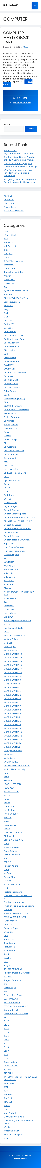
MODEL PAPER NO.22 (13, 736)
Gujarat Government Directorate (19, 517)
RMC (6, 961)
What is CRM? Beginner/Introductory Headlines (19, 152)
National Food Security (14, 769)
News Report (10, 780)
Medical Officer (11, 639)
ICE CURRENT (9, 566)
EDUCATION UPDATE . (13, 406)
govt (6, 461)
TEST (6, 1087)
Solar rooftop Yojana (13, 995)
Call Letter (8, 328)
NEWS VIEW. (9, 788)
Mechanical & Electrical (15, 635)
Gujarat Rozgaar (11, 536)
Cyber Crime (10, 391)
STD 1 (6, 1017)
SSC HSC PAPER (11, 999)
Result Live (9, 958)
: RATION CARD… (11, 231)
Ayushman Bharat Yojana (16, 290)
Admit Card (9, 268)
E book (7, 402)
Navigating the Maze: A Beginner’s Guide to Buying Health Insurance (20, 181)
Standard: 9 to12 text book (16, 1013)
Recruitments (10, 950)
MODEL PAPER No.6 (12, 747)
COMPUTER (22, 98)
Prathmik (8, 909)
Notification (9, 810)
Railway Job (9, 939)
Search (7, 124)
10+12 (6, 238)
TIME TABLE (8, 1102)
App (5, 287)
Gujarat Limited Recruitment (17, 528)
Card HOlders (10, 331)
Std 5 (6, 1036)
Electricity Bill (10, 413)
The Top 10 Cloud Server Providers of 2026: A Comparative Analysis (19, 158)
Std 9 (6, 1051)
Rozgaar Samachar (13, 980)
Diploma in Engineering (14, 398)
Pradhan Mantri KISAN (14, 902)
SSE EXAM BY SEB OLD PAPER (16, 1006)
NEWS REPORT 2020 (12, 784)
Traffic (7, 1105)
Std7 (6, 1058)
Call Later (8, 320)
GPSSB (7, 487)
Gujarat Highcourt (12, 525)
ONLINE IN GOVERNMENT (14, 840)
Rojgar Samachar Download (17, 973)
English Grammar (12, 417)
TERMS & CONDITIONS (14, 210)
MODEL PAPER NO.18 (12, 724)
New (6, 773)
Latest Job (9, 609)
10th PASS (8, 242)
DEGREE (7, 395)
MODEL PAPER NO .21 (13, 672)
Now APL (7, 817)
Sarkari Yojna (10, 987)
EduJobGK (10, 5)
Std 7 (6, 1043)
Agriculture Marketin (13, 272)
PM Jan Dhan (10, 877)
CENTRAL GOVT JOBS (13, 335)
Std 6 (6, 1039)
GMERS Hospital (11, 454)
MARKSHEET (9, 624)
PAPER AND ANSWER (13, 847)
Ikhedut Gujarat (11, 569)
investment (9, 584)
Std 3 (6, 1028)
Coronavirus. (10, 376)
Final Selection (10, 428)
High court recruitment (14, 551)
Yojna (6, 1138)
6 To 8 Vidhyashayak (14, 261)
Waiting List (9, 1127)
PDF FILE (7, 862)
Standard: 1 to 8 (11, 1010)
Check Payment (11, 346)
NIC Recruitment (11, 791)
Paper (6, 843)
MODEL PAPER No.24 (13, 743)
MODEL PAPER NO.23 (13, 739)
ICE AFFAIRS (9, 562)
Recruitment (10, 947)
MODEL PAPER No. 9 (12, 713)
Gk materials (10, 447)
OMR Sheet (9, 836)
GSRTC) (7, 499)
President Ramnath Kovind (16, 913)
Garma (7, 435)
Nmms (7, 795)
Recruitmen (9, 943)
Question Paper (11, 928)
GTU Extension (10, 502)
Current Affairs (11, 383)
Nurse (6, 821)
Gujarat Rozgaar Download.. (17, 540)
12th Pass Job (10, 257)
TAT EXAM (8, 1073)
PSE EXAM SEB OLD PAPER (15, 917)
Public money (10, 921)
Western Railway (11, 1131)
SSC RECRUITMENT (12, 1002)
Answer (7, 276)
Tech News (9, 1083)
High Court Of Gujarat (14, 547)
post (6, 888)
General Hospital (11, 439)
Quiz (6, 935)
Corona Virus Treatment (15, 372)
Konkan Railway (11, 598)
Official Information (13, 832)
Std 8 (6, 1047)
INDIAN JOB (9, 580)
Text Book (8, 1094)
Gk (5, 443)
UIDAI (6, 1109)
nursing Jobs (10, 825)
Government (10, 458)
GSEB (6, 491)
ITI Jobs (7, 588)
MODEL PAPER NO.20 (13, 732)
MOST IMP (8, 754)
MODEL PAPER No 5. (12, 702)
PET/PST (7, 873)
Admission (9, 264)
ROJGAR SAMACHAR (13, 969)
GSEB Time (9, 495)
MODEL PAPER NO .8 (12, 680)
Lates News (9, 605)
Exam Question (11, 424)
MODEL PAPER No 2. (12, 687)
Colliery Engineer (11, 361)
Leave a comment (22, 102)
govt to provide (11, 469)
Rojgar (7, 965)
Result (7, 954)
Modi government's (13, 750)
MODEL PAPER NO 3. (12, 695)
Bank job (8, 294)
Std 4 (6, 1032)
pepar (6, 869)
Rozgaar (8, 976)
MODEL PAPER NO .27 (13, 676)
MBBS (6, 631)
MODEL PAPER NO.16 (12, 721)
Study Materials (11, 1065)
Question (8, 924)
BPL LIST (7, 317)
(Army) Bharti (10, 235)
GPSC (6, 476)
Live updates (10, 613)
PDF (5, 858)
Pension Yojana (11, 866)
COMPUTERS (9, 369)
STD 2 (6, 1025)
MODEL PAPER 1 (10, 650)
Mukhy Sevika (10, 758)
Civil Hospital (10, 357)
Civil (6, 354)
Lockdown (8, 617)
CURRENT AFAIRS (11, 380)
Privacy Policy (10, 207)
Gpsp (6, 484)
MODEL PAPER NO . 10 (13, 654)
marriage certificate (13, 628)
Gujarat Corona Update (15, 514)
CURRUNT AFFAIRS (12, 387)
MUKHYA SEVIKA (11, 762)
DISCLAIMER (9, 203)
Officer (7, 828)
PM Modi (7, 880)
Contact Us (9, 199)
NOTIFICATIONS (11, 814)
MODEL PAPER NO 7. (12, 706)
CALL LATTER (9, 324)
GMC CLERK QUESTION (14, 450)
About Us (8, 196)
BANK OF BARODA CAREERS (16, 298)
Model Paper (10, 646)
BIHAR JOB (8, 305)
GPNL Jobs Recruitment (15, 473)
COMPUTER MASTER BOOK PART (16, 37)
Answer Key (9, 279)
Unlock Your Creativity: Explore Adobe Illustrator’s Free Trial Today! (20, 165)
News (6, 776)
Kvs (5, 602)
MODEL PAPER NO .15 (13, 665)
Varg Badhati (10, 1113)
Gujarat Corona (11, 510)
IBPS (6, 558)
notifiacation (10, 806)
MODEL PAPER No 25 (13, 691)
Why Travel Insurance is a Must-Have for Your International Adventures (19, 173)
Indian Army (9, 577)
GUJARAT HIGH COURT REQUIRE (18, 521)
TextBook (8, 1098)
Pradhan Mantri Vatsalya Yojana (19, 906)
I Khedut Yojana (11, 554)
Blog (6, 309)
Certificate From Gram (14, 339)
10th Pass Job (10, 246)
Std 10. (7, 1021)
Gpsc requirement (12, 480)
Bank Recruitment (12, 302)
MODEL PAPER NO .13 (13, 657)
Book (6, 313)
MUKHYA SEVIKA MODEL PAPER (17, 765)
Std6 (6, 1054)
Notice (7, 802)
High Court (9, 543)
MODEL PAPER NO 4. (12, 698)
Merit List (8, 643)
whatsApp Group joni (13, 1134)
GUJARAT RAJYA (11, 532)
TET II (6, 1091)
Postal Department (13, 892)
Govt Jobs (8, 465)
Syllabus (8, 1069)
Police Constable (12, 884)
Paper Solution (10, 851)
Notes (6, 799)
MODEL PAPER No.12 (12, 717)
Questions (8, 932)
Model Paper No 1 (12, 683)
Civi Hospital (9, 350)
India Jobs (8, 573)
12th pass (8, 253)
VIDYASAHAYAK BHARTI (14, 1117)
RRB (5, 984)
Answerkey (9, 283)
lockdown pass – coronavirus (17, 620)
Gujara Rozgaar (11, 506)
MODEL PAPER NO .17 (13, 669)
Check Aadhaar (11, 343)
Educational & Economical (16, 409)
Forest (7, 432)
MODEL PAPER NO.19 (12, 728)
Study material (11, 1062)
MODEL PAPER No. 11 (12, 710)
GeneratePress (20, 1158)
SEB (5, 991)
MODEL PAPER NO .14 (13, 661)
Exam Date (9, 421)
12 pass (7, 250)
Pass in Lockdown (12, 854)
